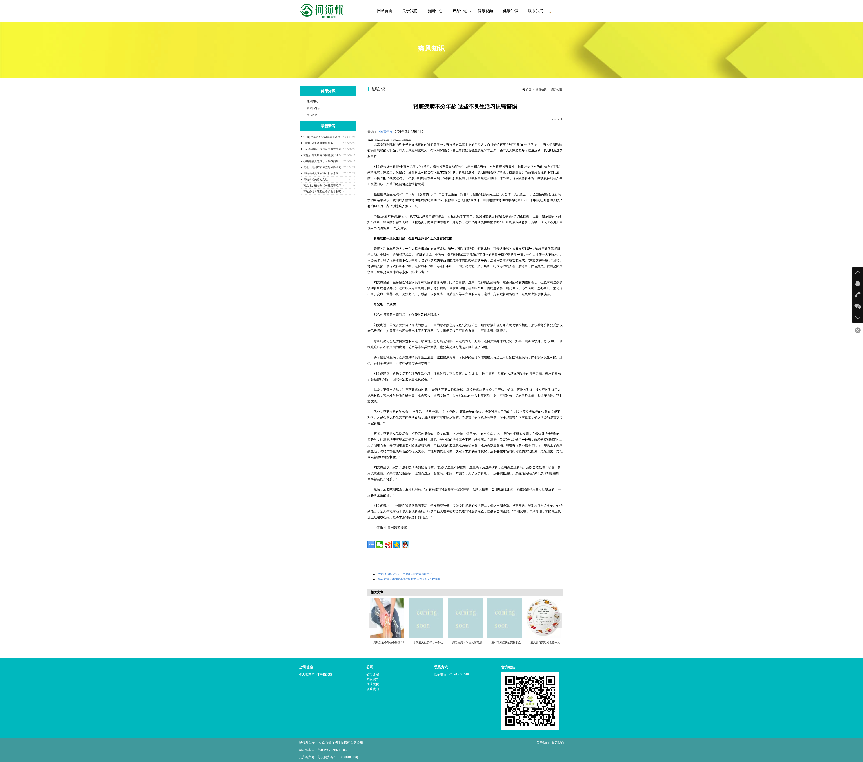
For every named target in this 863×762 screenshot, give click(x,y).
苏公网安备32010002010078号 (338, 757)
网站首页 (384, 11)
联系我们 (535, 11)
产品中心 (458, 15)
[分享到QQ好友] (405, 544)
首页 (528, 89)
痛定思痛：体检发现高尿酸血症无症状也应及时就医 (409, 579)
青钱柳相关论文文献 (315, 179)
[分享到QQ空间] (396, 544)
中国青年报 (385, 131)
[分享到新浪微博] (388, 544)
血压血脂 (312, 115)
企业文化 (372, 684)
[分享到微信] (379, 544)
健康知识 (508, 15)
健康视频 (485, 11)
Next (558, 621)
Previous (373, 621)
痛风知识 (556, 89)
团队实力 (372, 679)
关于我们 (407, 15)
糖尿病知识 (313, 108)
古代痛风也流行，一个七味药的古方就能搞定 (405, 574)
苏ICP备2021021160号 (333, 750)
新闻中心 (433, 15)
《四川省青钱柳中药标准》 (319, 143)
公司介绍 (372, 674)
